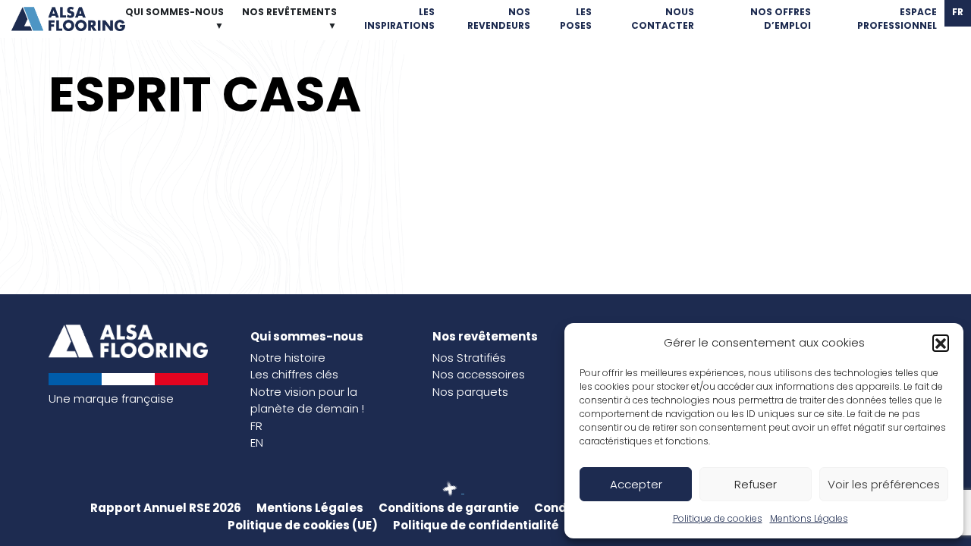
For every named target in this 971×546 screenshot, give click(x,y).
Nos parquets (470, 392)
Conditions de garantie (449, 508)
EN (256, 442)
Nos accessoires (478, 374)
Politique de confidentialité (476, 525)
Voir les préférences (884, 484)
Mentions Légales (809, 518)
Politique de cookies (717, 518)
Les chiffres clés (294, 374)
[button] (940, 342)
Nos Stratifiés (469, 358)
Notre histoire (287, 358)
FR (256, 426)
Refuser (755, 484)
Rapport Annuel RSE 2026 (165, 508)
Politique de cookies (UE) (303, 525)
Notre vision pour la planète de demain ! (307, 400)
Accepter (636, 484)
